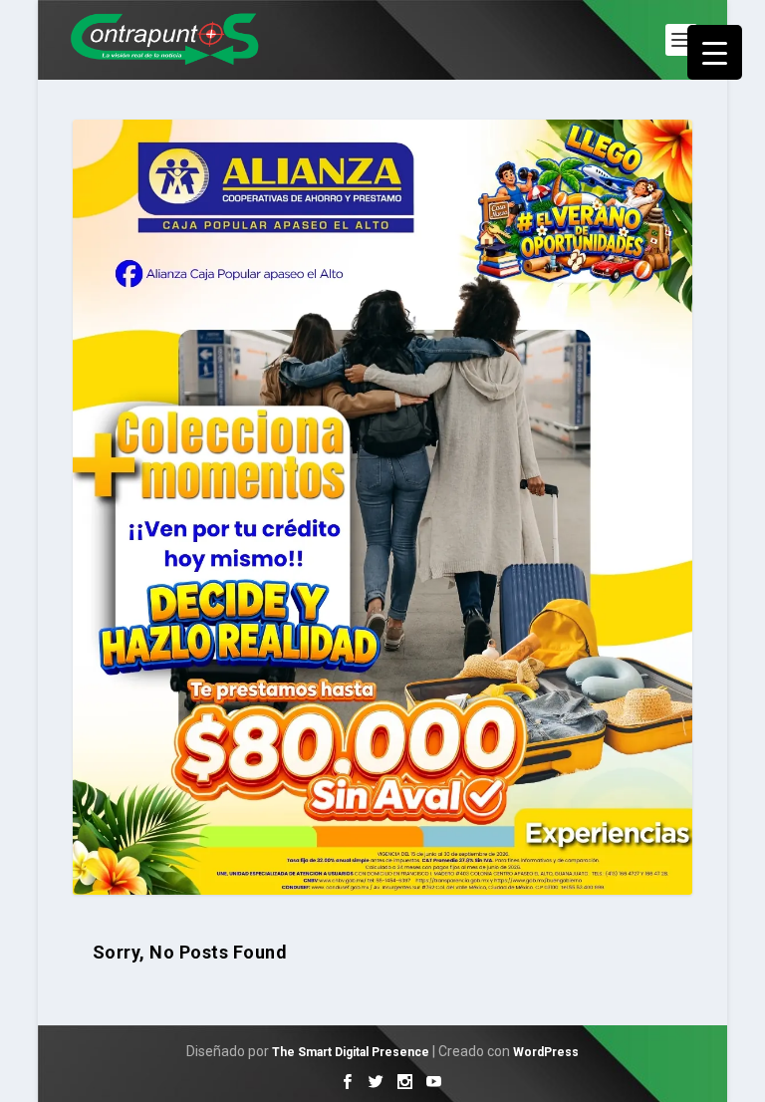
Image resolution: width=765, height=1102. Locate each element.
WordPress (546, 1052)
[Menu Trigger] (714, 52)
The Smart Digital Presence (350, 1052)
